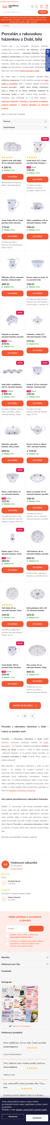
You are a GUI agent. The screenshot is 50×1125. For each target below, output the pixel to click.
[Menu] (47, 6)
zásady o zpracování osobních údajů (31, 1109)
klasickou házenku (9, 101)
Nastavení (12, 1116)
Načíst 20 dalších (23, 705)
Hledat (43, 12)
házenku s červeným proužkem (34, 101)
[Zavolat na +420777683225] (32, 6)
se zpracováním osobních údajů (24, 936)
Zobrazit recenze (17, 869)
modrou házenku (9, 104)
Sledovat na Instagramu (21, 1026)
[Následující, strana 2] (25, 716)
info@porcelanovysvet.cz (9, 1)
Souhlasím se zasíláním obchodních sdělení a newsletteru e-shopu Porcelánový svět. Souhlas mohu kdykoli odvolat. (27, 943)
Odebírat (36, 928)
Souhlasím (37, 1118)
